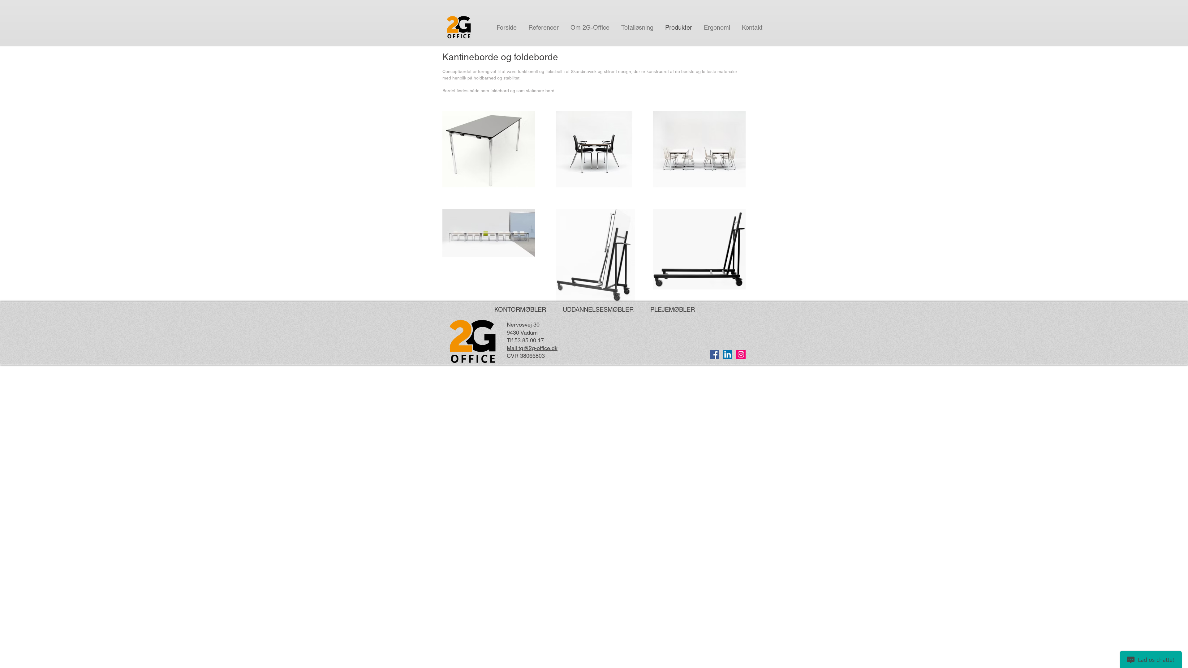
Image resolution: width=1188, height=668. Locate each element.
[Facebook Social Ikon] (714, 354)
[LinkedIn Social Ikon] (727, 354)
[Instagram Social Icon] (741, 354)
